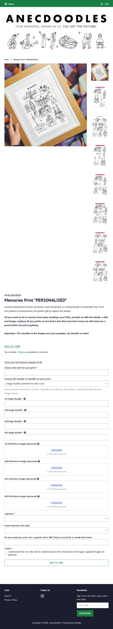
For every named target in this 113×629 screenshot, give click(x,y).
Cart (106, 4)
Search (7, 596)
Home (6, 59)
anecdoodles (55, 623)
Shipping (22, 352)
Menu (11, 4)
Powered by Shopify (72, 623)
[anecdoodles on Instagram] (42, 597)
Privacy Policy (10, 600)
